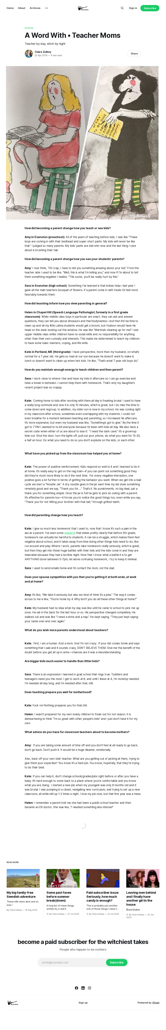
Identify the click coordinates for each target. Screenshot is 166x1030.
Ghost (155, 1002)
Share (134, 53)
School (29, 28)
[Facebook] (76, 988)
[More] (46, 8)
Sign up (83, 1002)
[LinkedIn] (83, 988)
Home (10, 8)
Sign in (133, 8)
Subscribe (150, 8)
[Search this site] (122, 8)
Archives (35, 8)
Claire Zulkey (43, 51)
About (21, 8)
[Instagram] (89, 988)
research (70, 533)
